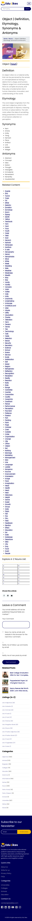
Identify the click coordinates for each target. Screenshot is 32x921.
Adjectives (5, 757)
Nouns (11, 38)
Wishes (4, 804)
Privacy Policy (6, 873)
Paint (7, 422)
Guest (7, 502)
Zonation (8, 207)
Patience (8, 413)
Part (6, 418)
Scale (7, 357)
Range (7, 387)
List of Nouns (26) (7, 728)
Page (7, 425)
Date (7, 535)
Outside (8, 432)
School (7, 350)
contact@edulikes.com (9, 903)
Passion (8, 415)
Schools (4, 797)
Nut (6, 448)
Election (8, 525)
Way (6, 277)
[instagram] (20, 907)
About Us (4, 867)
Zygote (7, 191)
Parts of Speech (7, 793)
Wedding (8, 266)
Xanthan (8, 247)
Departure (9, 539)
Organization (10, 436)
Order (7, 434)
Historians (8, 495)
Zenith (7, 217)
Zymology (8, 210)
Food (7, 549)
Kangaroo (9, 469)
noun (13, 64)
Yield (7, 235)
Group (7, 506)
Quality (7, 397)
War (6, 280)
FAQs (3, 876)
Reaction (8, 380)
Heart (7, 490)
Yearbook (8, 221)
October (8, 427)
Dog (6, 546)
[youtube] (13, 907)
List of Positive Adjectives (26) (11, 732)
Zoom (7, 212)
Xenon (7, 254)
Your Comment (8, 619)
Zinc (6, 193)
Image (7, 478)
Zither (7, 203)
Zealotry (8, 205)
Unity (7, 296)
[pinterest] (16, 907)
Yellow (7, 219)
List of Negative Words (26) (10, 724)
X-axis (7, 249)
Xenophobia (9, 256)
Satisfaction (9, 359)
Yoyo (7, 228)
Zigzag (7, 214)
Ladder (7, 467)
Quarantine (9, 394)
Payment (8, 411)
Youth (7, 231)
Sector (7, 341)
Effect (7, 528)
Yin (6, 200)
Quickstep (8, 390)
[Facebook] (2, 907)
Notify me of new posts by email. (14, 655)
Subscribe (24, 832)
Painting (8, 420)
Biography (5, 764)
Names (4, 782)
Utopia (7, 310)
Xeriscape (9, 245)
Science (8, 348)
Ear (6, 532)
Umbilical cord (10, 305)
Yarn (6, 224)
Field (6, 520)
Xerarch (8, 240)
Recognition (9, 373)
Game (7, 499)
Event (7, 551)
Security (8, 343)
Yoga (7, 198)
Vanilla (7, 284)
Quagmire (9, 399)
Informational (6, 778)
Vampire (8, 287)
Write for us (5, 870)
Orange (8, 439)
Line (6, 462)
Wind (7, 259)
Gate (7, 509)
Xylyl (6, 238)
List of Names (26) (7, 721)
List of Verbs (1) (6, 746)
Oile (6, 441)
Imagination (9, 483)
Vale (6, 294)
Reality (7, 378)
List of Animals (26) (7, 710)
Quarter (8, 392)
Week (7, 263)
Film (6, 518)
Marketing (8, 455)
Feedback (8, 523)
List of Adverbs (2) (7, 706)
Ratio (7, 383)
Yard (7, 226)
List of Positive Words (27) (9, 735)
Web (6, 268)
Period (7, 404)
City (6, 544)
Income (8, 471)
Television (8, 319)
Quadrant (8, 401)
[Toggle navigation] (29, 3)
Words (4, 808)
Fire (6, 516)
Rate (6, 385)
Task (6, 334)
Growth (8, 504)
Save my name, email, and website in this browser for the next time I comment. (16, 634)
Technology (9, 331)
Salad (7, 364)
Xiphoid (8, 242)
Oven (7, 429)
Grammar (5, 775)
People (7, 553)
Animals (4, 760)
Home (5, 38)
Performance (10, 406)
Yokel (7, 233)
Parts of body (6, 789)
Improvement (10, 474)
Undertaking (9, 301)
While (7, 261)
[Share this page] (11, 595)
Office (7, 443)
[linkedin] (6, 907)
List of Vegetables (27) (8, 743)
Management (10, 457)
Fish (6, 513)
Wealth (7, 275)
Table (7, 336)
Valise (7, 291)
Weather (8, 270)
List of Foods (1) (6, 713)
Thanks (7, 317)
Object (7, 446)
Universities (5, 800)
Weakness (9, 273)
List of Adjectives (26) (8, 703)
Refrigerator (9, 369)
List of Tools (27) (7, 739)
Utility (7, 312)
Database (8, 537)
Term (7, 322)
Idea (6, 542)
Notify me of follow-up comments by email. (15, 646)
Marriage (8, 453)
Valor (7, 289)
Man (6, 460)
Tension (8, 324)
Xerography (9, 252)
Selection (8, 338)
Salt (6, 362)
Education (9, 530)
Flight (7, 511)
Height (7, 497)
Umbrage (8, 303)
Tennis (7, 326)
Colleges (4, 768)
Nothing (8, 450)
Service (7, 355)
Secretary (8, 345)
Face (7, 481)
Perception (9, 408)
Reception (9, 376)
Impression (9, 476)
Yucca (7, 196)
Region (7, 366)
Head (7, 485)
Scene (7, 352)
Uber (7, 308)
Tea (6, 329)
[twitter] (9, 907)
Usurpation (9, 315)
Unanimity (9, 298)
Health (7, 488)
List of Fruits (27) (7, 717)
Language (9, 464)
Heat (7, 492)
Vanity (7, 282)
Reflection (8, 371)
